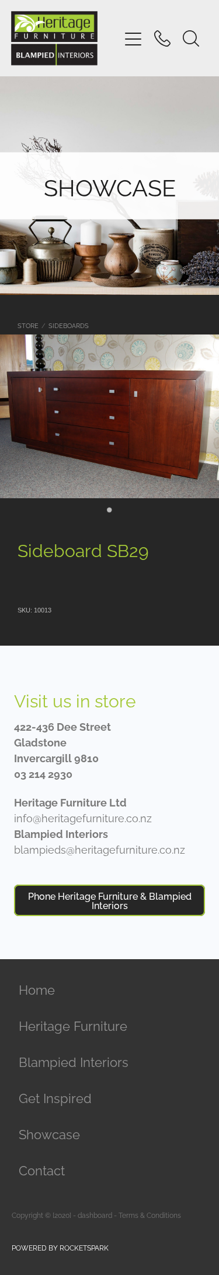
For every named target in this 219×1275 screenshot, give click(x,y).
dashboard (95, 1215)
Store (28, 325)
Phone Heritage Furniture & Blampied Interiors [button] (110, 900)
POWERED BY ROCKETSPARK (60, 1247)
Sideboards (68, 325)
